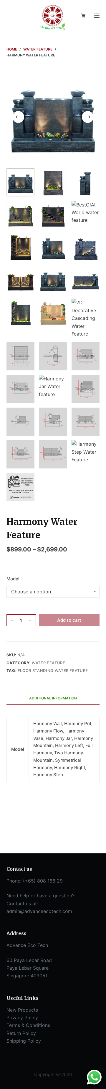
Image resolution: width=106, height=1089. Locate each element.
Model (12, 579)
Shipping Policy (23, 1041)
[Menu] (97, 15)
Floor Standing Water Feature (53, 670)
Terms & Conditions (28, 1025)
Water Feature (48, 662)
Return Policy (21, 1033)
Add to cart (69, 620)
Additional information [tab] (53, 698)
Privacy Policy (22, 1017)
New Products (22, 1010)
